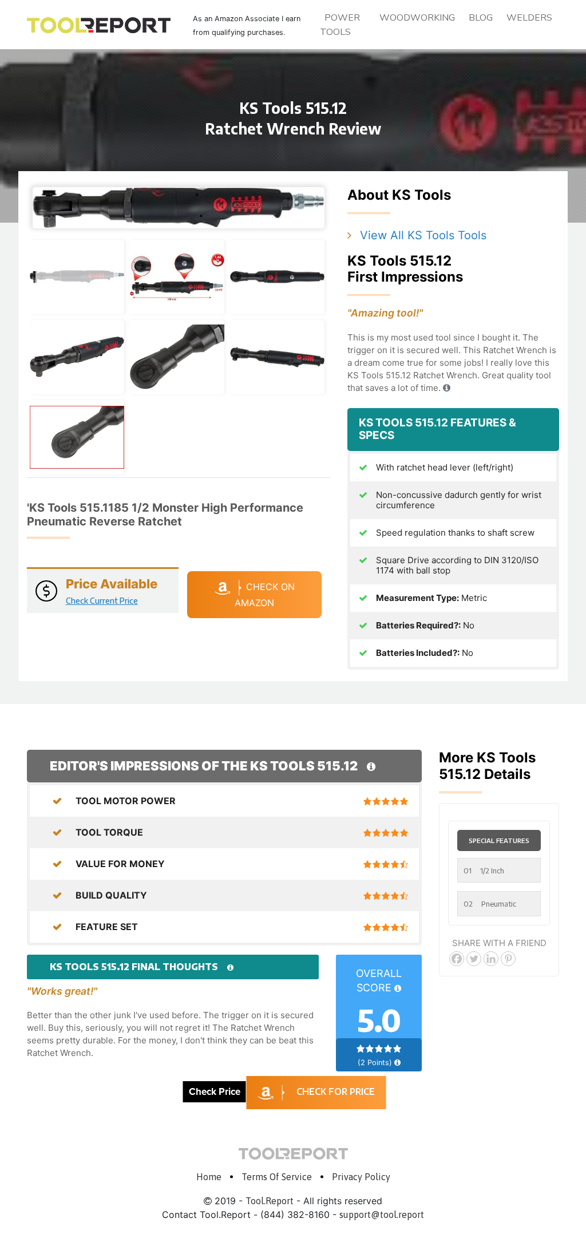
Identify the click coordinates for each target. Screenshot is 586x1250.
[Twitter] (473, 958)
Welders (529, 17)
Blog (481, 17)
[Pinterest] (508, 958)
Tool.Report (270, 1201)
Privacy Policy (361, 1177)
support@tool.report (381, 1214)
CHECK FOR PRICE (335, 1091)
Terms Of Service (276, 1177)
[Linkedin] (491, 958)
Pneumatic (490, 903)
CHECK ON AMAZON (265, 594)
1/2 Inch (484, 870)
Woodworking (417, 17)
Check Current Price (102, 601)
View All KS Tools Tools (423, 235)
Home (208, 1177)
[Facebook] (456, 958)
